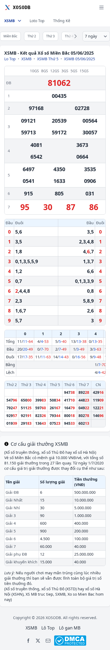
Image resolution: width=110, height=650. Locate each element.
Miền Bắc (10, 36)
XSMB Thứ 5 (47, 58)
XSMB (26, 58)
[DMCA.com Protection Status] (70, 640)
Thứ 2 (32, 36)
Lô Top (48, 628)
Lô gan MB (69, 628)
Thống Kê (61, 20)
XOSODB (53, 617)
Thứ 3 (50, 36)
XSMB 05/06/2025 (79, 58)
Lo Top (10, 58)
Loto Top (37, 20)
